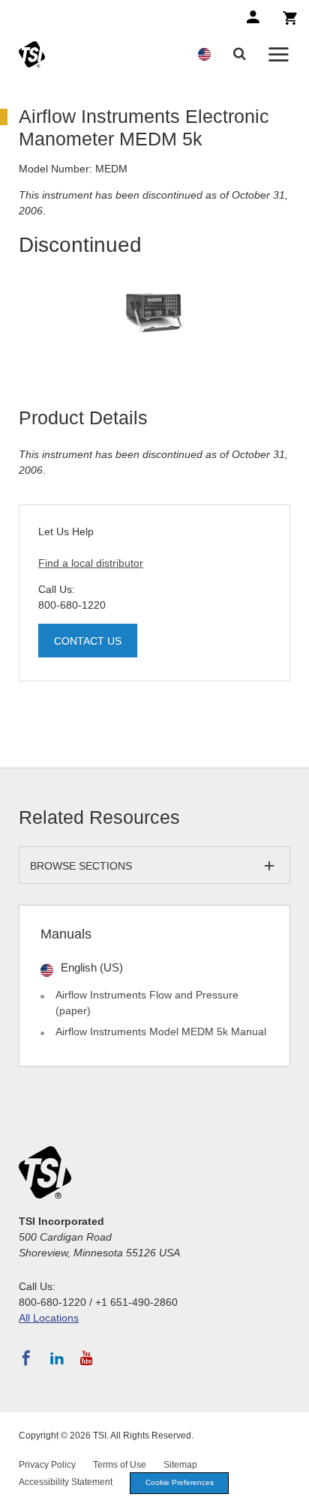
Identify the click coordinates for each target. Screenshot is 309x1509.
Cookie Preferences (180, 1482)
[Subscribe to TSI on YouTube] (86, 1358)
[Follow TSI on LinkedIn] (57, 1358)
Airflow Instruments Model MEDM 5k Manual (161, 1031)
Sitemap (180, 1465)
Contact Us (88, 641)
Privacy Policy (47, 1465)
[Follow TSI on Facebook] (26, 1358)
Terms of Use (119, 1465)
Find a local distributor (90, 563)
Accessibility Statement (65, 1482)
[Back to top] (290, 1490)
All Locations (49, 1318)
